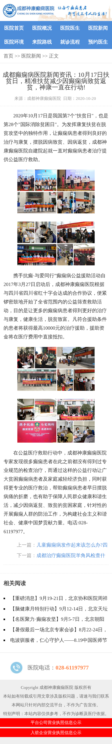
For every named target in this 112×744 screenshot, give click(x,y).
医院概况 (42, 28)
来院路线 (42, 42)
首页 (8, 56)
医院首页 (14, 28)
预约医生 (98, 42)
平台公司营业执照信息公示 (56, 722)
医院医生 (70, 28)
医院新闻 (98, 28)
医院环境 (14, 42)
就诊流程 (70, 42)
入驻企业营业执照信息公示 (56, 732)
